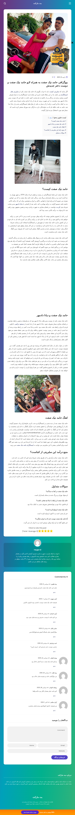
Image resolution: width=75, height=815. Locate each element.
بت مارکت (37, 3)
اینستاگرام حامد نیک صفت (25, 445)
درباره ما (42, 804)
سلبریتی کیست (54, 91)
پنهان (50, 118)
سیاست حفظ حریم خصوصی (32, 804)
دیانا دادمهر (19, 204)
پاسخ (54, 592)
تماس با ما (46, 804)
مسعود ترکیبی (19, 324)
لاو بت (58, 207)
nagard (37, 550)
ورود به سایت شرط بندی (30, 812)
